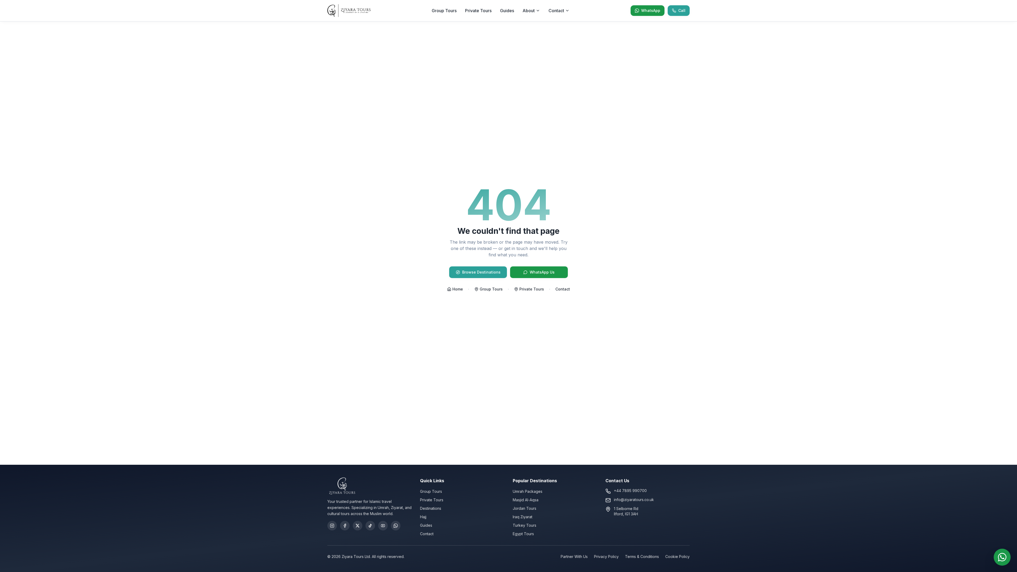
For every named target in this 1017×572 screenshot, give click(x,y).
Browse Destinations (481, 272)
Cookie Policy (677, 556)
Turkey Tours (524, 525)
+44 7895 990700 (630, 490)
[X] (357, 525)
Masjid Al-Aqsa (525, 500)
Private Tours (478, 10)
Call (681, 10)
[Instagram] (332, 525)
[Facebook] (345, 525)
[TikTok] (370, 525)
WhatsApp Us (542, 272)
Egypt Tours (523, 533)
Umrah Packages (527, 491)
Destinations (430, 508)
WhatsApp (650, 10)
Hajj (423, 517)
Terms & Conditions (642, 556)
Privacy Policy (606, 556)
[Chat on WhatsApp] (1002, 557)
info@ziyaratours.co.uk (634, 499)
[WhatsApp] (395, 525)
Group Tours (444, 10)
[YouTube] (383, 525)
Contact (556, 10)
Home (457, 289)
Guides (507, 10)
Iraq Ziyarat (522, 517)
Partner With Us (574, 556)
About (529, 10)
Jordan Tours (524, 508)
